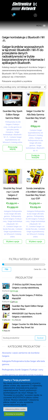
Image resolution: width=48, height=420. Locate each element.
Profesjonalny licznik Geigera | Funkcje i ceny (12, 124)
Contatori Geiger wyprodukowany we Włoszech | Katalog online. (12, 139)
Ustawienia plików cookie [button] (15, 409)
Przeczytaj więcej (12, 148)
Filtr (6, 269)
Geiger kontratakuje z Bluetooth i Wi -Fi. (12, 134)
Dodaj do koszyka (35, 156)
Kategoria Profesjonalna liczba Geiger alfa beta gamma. (13, 213)
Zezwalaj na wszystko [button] (14, 414)
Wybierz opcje (12, 241)
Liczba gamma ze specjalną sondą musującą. (13, 129)
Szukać (40, 338)
